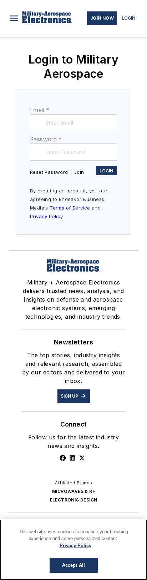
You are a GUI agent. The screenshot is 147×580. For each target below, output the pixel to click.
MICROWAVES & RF (73, 491)
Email (39, 110)
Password (46, 139)
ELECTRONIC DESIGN (73, 500)
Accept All (73, 565)
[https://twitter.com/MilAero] (82, 458)
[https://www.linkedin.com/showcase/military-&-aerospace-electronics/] (72, 458)
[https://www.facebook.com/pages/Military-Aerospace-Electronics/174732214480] (62, 458)
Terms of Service (70, 208)
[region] (73, 549)
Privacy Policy (46, 216)
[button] (14, 18)
